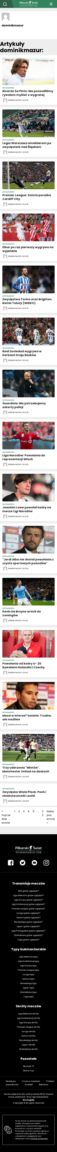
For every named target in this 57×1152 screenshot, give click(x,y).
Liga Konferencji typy (28, 961)
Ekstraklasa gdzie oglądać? (28, 935)
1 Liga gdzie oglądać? (28, 939)
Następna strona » (51, 817)
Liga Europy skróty (28, 1022)
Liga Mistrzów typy (28, 956)
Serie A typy (28, 978)
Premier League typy (28, 970)
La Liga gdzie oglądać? (28, 913)
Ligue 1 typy (28, 987)
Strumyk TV (28, 1066)
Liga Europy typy (28, 965)
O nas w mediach (31, 1081)
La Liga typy (28, 974)
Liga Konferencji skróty (28, 1018)
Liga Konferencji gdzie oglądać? (28, 904)
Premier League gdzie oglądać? (28, 908)
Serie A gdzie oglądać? (28, 917)
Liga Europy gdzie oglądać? (28, 899)
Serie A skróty (28, 1035)
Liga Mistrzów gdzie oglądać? (28, 895)
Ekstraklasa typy (28, 992)
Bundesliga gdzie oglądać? (28, 921)
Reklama (43, 1084)
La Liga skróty (28, 1031)
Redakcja (11, 1081)
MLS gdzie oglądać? (28, 890)
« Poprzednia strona (6, 817)
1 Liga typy (29, 996)
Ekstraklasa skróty (28, 1049)
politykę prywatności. (39, 1138)
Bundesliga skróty (28, 1040)
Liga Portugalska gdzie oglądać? (28, 930)
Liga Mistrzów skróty (28, 1013)
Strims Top (28, 1070)
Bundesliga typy (28, 983)
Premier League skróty (28, 1026)
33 (42, 813)
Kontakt (29, 1084)
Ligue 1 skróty (28, 1044)
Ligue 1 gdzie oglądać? (28, 926)
